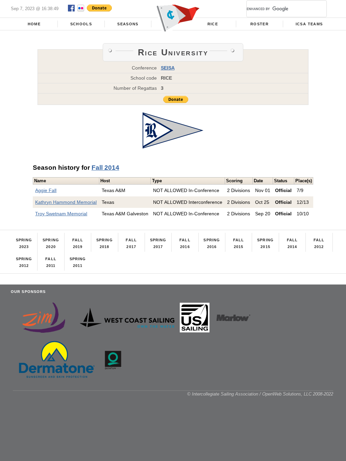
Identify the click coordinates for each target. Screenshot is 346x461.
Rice (212, 24)
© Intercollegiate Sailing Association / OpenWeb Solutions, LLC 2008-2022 (260, 394)
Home (34, 24)
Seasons (127, 24)
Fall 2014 (105, 167)
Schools (81, 24)
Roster (259, 24)
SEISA (168, 68)
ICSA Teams (309, 24)
